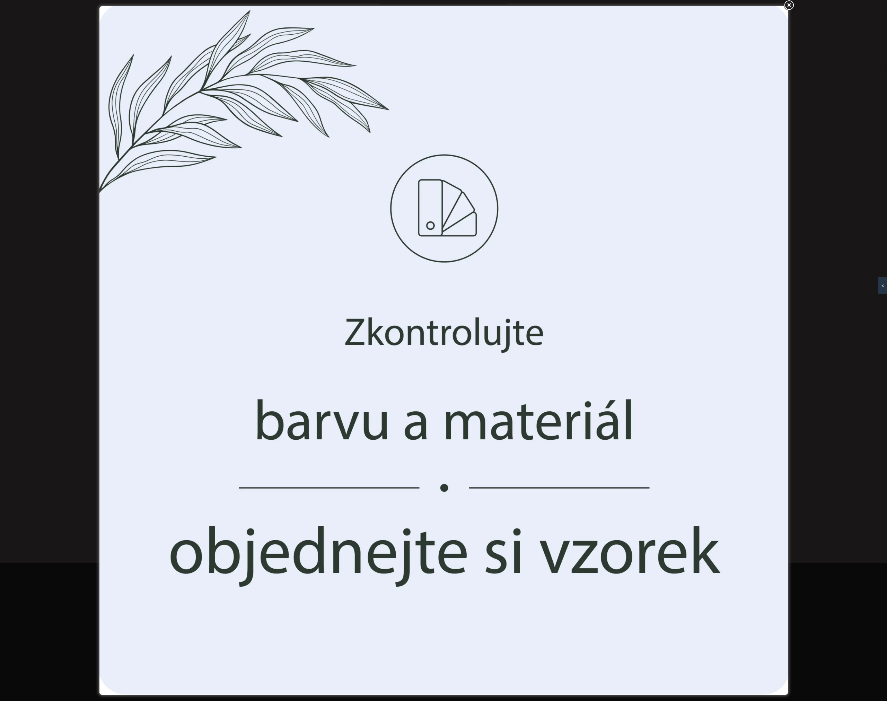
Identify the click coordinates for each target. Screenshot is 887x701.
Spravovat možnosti (494, 383)
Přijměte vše (393, 383)
